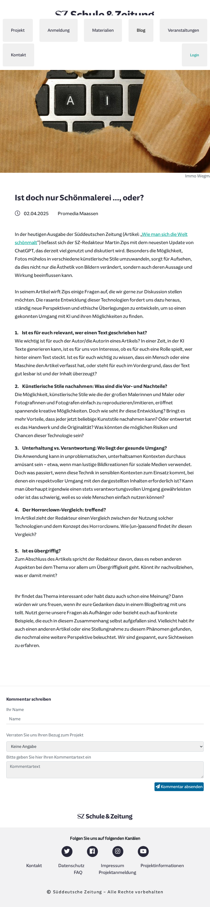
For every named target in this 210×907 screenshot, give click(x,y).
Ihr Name (15, 709)
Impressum (112, 865)
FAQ (78, 872)
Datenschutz (71, 865)
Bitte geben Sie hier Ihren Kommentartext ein (48, 757)
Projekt (18, 30)
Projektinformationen (162, 865)
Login (194, 55)
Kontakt (18, 54)
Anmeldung (58, 30)
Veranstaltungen (183, 30)
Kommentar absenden (181, 786)
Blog (141, 30)
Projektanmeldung (117, 872)
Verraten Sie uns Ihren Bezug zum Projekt (44, 735)
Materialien (103, 30)
